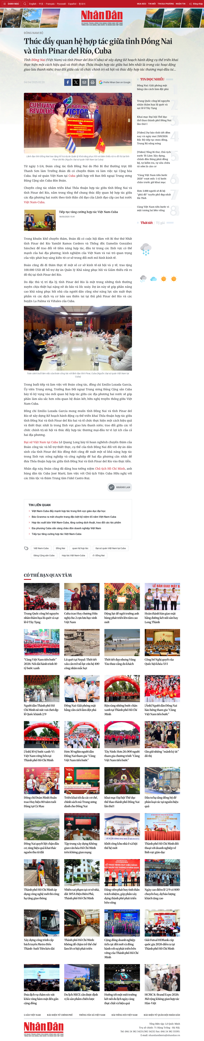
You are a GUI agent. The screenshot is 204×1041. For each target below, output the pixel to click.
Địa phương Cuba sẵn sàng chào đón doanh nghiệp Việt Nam (66, 528)
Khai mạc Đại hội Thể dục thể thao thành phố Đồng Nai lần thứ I (154, 120)
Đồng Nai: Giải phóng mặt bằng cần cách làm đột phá (153, 87)
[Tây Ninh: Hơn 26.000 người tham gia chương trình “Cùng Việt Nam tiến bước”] (122, 734)
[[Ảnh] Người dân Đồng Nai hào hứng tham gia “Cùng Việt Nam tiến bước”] (162, 688)
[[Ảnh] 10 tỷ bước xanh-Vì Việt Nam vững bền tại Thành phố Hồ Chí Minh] (41, 734)
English (32, 4)
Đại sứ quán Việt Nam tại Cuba (111, 548)
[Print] (92, 82)
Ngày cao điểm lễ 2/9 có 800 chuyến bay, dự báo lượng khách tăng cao (162, 894)
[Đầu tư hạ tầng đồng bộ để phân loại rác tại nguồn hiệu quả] (162, 780)
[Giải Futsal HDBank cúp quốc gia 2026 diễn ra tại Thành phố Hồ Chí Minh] (162, 923)
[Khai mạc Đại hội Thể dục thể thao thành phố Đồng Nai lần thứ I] (122, 780)
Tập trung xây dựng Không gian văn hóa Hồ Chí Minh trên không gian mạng (80, 848)
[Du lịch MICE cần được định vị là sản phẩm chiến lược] (82, 977)
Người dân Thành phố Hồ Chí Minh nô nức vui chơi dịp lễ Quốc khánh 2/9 (41, 710)
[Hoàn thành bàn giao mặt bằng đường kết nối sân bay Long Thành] (162, 596)
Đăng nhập (198, 4)
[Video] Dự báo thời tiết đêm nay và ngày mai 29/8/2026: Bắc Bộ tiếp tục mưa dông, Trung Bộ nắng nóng (153, 138)
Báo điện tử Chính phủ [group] (60, 1014)
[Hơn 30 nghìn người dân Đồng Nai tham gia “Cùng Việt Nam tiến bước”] (82, 734)
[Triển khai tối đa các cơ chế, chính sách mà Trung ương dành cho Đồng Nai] (82, 780)
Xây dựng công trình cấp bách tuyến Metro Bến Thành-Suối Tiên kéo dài (39, 944)
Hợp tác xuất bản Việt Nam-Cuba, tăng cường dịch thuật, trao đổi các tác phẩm (76, 522)
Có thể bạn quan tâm (48, 575)
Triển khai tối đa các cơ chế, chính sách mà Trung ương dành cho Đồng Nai (81, 802)
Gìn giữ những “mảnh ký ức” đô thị (162, 754)
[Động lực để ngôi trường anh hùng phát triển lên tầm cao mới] (122, 596)
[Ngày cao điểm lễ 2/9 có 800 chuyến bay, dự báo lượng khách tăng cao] (162, 872)
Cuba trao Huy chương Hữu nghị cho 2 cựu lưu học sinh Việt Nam (81, 618)
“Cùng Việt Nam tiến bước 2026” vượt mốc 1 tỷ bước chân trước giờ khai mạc (152, 178)
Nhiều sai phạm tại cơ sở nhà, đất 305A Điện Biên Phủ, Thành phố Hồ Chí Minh (81, 894)
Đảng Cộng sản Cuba (44, 555)
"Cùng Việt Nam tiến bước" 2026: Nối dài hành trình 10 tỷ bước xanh (40, 664)
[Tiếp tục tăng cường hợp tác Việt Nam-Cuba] (40, 220)
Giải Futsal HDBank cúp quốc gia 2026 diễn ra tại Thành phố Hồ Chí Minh (160, 944)
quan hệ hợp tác (80, 548)
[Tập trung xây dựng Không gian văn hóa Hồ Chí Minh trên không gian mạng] (82, 826)
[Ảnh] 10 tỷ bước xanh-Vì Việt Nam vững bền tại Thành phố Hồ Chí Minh (39, 756)
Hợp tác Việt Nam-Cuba (73, 555)
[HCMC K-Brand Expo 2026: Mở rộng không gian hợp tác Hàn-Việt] (162, 977)
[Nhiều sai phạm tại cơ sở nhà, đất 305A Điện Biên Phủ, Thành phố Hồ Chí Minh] (82, 872)
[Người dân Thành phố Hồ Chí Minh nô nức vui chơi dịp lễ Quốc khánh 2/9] (41, 688)
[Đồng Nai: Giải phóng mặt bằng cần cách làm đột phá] (82, 688)
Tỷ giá (160, 223)
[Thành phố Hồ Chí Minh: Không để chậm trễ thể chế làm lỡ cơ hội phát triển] (82, 923)
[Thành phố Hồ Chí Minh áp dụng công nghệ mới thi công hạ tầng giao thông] (41, 872)
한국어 (82, 4)
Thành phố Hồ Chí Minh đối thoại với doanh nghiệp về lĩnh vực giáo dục (162, 848)
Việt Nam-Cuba (34, 202)
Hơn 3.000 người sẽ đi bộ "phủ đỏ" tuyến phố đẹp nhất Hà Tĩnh (154, 194)
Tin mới (152, 4)
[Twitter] (76, 82)
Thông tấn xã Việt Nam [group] (92, 1014)
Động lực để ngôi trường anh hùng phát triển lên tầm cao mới (121, 618)
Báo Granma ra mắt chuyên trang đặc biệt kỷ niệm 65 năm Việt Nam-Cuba (74, 516)
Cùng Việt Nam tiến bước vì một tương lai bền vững (153, 208)
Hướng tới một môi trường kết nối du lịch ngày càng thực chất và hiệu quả (120, 999)
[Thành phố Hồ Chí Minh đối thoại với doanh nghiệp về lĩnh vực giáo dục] (162, 826)
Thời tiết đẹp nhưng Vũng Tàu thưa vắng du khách (120, 662)
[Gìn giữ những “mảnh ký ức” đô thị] (162, 734)
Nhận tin (180, 4)
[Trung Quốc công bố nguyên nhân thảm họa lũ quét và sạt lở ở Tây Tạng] (41, 596)
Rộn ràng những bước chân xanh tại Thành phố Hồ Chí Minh (120, 710)
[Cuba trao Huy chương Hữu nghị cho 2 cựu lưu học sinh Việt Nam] (82, 596)
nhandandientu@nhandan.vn (164, 1035)
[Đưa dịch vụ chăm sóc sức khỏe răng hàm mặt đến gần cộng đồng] (41, 977)
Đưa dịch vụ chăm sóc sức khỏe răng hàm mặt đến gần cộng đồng (41, 999)
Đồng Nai (38, 60)
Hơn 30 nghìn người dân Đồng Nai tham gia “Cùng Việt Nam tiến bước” (79, 756)
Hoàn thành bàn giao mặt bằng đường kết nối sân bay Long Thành (161, 618)
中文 (41, 4)
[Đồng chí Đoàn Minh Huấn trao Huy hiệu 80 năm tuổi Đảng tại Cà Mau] (41, 780)
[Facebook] (67, 82)
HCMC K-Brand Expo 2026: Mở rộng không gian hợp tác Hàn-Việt (162, 999)
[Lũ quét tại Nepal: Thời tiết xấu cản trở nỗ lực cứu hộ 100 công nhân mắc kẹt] (82, 642)
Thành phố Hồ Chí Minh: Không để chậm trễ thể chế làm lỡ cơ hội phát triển (80, 944)
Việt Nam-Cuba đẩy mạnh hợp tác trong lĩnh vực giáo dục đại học (69, 511)
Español (72, 4)
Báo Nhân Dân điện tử (102, 18)
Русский (61, 4)
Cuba (72, 176)
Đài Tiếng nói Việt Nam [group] (124, 1014)
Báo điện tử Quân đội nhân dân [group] (162, 1014)
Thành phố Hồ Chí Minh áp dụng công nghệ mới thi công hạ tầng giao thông (41, 894)
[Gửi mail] (84, 82)
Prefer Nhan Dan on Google (116, 82)
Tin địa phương (166, 4)
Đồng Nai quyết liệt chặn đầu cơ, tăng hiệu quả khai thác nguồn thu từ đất (41, 848)
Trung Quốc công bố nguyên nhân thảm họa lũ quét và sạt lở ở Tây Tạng (153, 104)
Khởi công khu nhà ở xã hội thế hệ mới (120, 846)
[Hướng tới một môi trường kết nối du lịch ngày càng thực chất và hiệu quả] (122, 977)
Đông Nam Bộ (33, 33)
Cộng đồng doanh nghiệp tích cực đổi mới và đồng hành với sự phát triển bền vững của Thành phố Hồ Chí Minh (121, 948)
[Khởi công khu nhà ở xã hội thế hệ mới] (122, 826)
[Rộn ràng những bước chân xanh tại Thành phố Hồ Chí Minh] (122, 688)
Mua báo (141, 4)
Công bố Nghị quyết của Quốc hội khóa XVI (159, 662)
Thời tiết (147, 223)
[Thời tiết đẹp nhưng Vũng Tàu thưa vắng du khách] (122, 642)
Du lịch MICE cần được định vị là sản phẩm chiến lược (81, 997)
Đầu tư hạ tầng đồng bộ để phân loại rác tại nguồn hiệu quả (161, 802)
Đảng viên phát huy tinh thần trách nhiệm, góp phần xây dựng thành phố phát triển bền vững (121, 896)
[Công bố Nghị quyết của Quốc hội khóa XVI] (162, 642)
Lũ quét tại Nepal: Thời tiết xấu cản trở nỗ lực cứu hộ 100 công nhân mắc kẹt (81, 664)
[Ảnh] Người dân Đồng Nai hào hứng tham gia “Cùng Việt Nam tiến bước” (161, 710)
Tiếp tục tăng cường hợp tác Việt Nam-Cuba (88, 212)
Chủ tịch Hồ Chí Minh (110, 468)
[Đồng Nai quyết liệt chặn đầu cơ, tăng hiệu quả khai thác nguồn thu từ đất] (41, 826)
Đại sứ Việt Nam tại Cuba (41, 442)
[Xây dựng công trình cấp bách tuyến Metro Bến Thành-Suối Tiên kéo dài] (41, 923)
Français (50, 4)
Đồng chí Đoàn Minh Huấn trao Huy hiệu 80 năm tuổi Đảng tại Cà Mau (40, 802)
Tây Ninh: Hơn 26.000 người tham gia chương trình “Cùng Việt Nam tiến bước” (122, 756)
